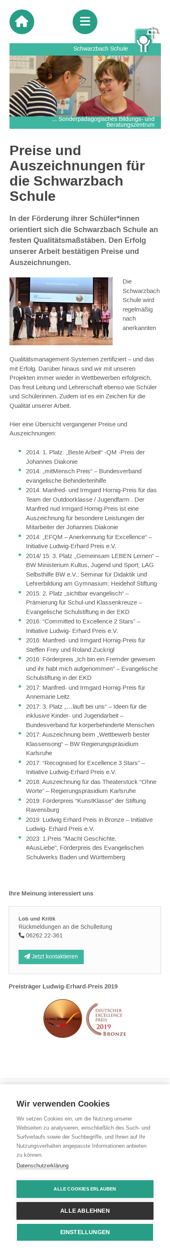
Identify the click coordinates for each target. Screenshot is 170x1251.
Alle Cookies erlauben (85, 1188)
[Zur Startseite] (21, 21)
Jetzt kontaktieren (54, 956)
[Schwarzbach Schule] (147, 39)
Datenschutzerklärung (42, 1166)
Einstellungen (85, 1232)
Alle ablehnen (85, 1211)
